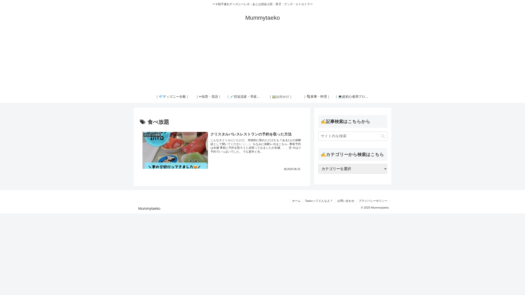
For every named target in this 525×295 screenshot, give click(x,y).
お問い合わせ (345, 200)
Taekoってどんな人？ (319, 200)
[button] (383, 136)
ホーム (296, 200)
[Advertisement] (262, 59)
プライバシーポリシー (373, 200)
